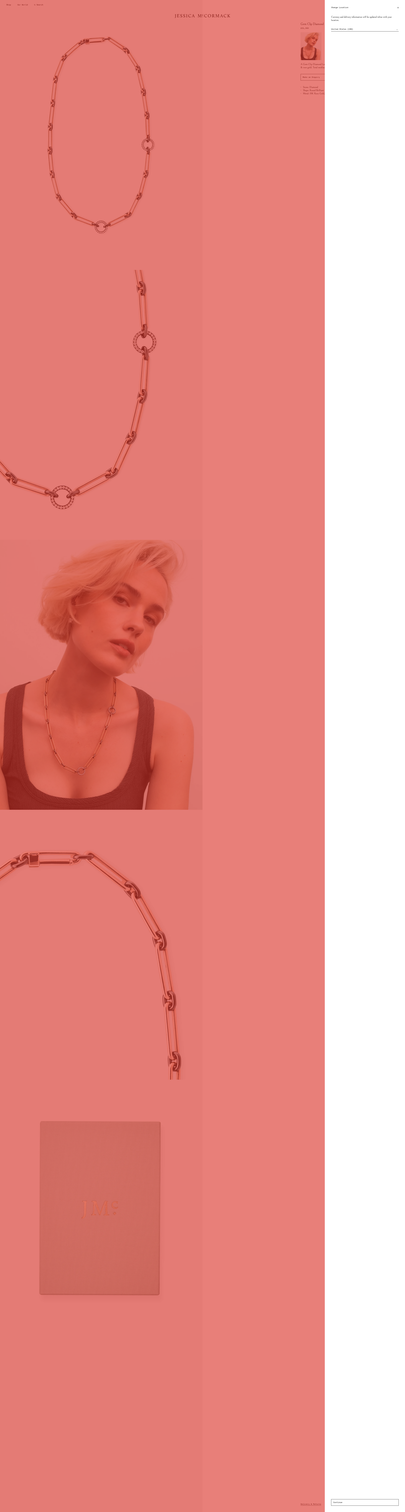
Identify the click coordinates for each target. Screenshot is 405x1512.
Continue (337, 1502)
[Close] (398, 7)
